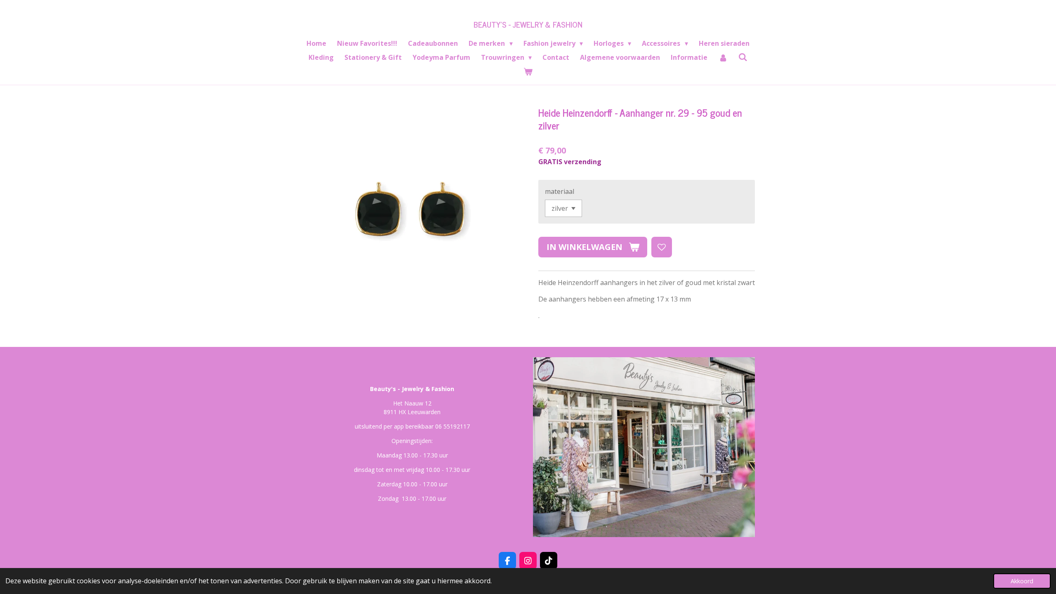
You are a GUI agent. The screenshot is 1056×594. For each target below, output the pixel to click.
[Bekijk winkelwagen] (528, 71)
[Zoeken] (743, 57)
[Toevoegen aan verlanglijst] (661, 247)
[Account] (723, 57)
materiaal (559, 191)
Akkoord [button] (1022, 581)
